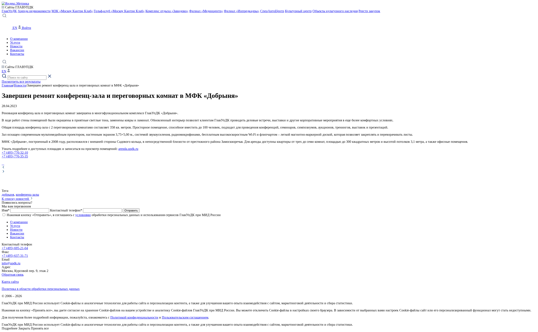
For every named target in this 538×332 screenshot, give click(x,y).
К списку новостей (16, 199)
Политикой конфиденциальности (134, 317)
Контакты (17, 54)
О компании (19, 39)
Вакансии (17, 50)
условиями (83, 215)
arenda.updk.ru (128, 149)
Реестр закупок (369, 11)
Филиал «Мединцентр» (206, 11)
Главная (7, 85)
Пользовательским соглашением (185, 317)
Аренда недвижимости (34, 11)
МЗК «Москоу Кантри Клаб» (72, 11)
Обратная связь (13, 274)
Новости (16, 46)
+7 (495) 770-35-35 (15, 156)
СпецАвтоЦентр (272, 11)
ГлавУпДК (9, 11)
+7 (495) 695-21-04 (15, 248)
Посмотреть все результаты (21, 81)
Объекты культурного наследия (335, 11)
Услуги (15, 42)
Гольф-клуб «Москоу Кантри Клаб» (119, 11)
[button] (269, 167)
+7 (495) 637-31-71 (15, 255)
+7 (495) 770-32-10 (15, 152)
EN (15, 28)
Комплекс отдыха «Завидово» (166, 11)
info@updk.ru (11, 263)
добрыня (8, 194)
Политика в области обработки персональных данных (41, 289)
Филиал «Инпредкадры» (241, 11)
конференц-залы (27, 194)
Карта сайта (10, 281)
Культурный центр (298, 11)
